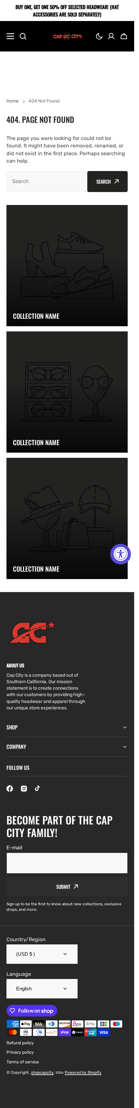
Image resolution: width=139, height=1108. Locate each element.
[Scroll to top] (126, 1099)
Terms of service (22, 1062)
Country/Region (26, 939)
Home (12, 101)
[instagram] (24, 788)
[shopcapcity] (67, 36)
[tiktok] (38, 788)
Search (103, 181)
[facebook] (10, 788)
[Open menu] (10, 36)
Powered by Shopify (83, 1072)
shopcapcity (42, 1072)
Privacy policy (20, 1052)
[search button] (23, 36)
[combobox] (46, 181)
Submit (63, 886)
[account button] (111, 36)
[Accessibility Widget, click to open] (120, 554)
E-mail (14, 847)
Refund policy (20, 1042)
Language (18, 974)
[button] (99, 36)
